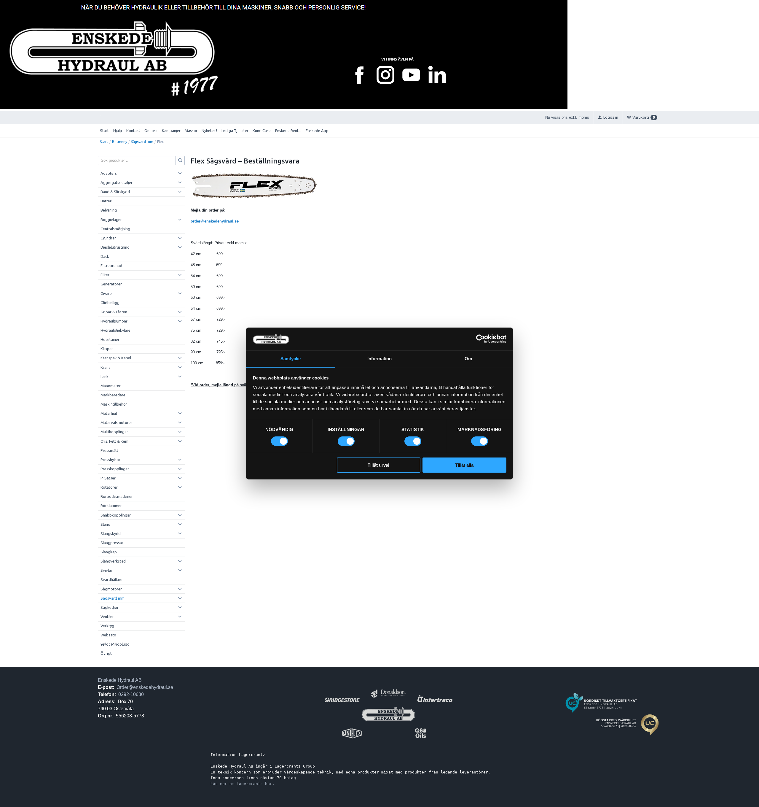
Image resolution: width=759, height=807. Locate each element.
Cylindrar (108, 238)
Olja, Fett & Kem (114, 441)
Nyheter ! (209, 130)
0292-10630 (131, 694)
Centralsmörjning (115, 229)
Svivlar (106, 570)
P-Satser (108, 478)
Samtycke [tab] (290, 358)
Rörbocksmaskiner (117, 496)
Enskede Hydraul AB (120, 680)
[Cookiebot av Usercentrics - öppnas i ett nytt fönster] (480, 338)
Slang (105, 524)
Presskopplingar (115, 469)
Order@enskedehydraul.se (145, 687)
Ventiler (107, 616)
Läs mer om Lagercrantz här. (243, 783)
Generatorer (111, 284)
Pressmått (109, 450)
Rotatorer (109, 487)
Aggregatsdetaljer (117, 182)
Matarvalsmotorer (116, 422)
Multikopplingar (114, 432)
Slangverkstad (113, 561)
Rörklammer (111, 505)
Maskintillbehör (114, 404)
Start (104, 130)
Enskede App (317, 130)
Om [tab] (468, 358)
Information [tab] (379, 358)
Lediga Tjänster (234, 130)
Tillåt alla (464, 465)
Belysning (109, 210)
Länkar (106, 376)
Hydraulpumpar (114, 321)
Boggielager (111, 219)
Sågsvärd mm (142, 142)
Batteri (106, 201)
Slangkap (109, 552)
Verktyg (107, 626)
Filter (105, 275)
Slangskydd (111, 533)
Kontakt (133, 130)
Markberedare (113, 395)
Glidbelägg (110, 303)
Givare (106, 293)
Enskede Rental (288, 130)
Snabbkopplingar (116, 515)
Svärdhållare (111, 579)
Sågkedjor (110, 607)
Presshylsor (110, 459)
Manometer (111, 386)
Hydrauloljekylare (115, 330)
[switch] (346, 441)
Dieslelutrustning (115, 247)
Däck (105, 256)
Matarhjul (109, 413)
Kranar (106, 367)
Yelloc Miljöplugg (115, 644)
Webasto (108, 635)
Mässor (191, 130)
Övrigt (106, 653)
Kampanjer (171, 130)
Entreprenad (111, 265)
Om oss (150, 130)
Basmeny (119, 142)
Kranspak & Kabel (116, 358)
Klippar (107, 349)
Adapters (109, 173)
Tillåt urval (378, 465)
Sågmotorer (111, 589)
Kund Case (262, 130)
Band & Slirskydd (115, 192)
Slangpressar (112, 543)
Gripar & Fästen (114, 312)
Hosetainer (110, 339)
